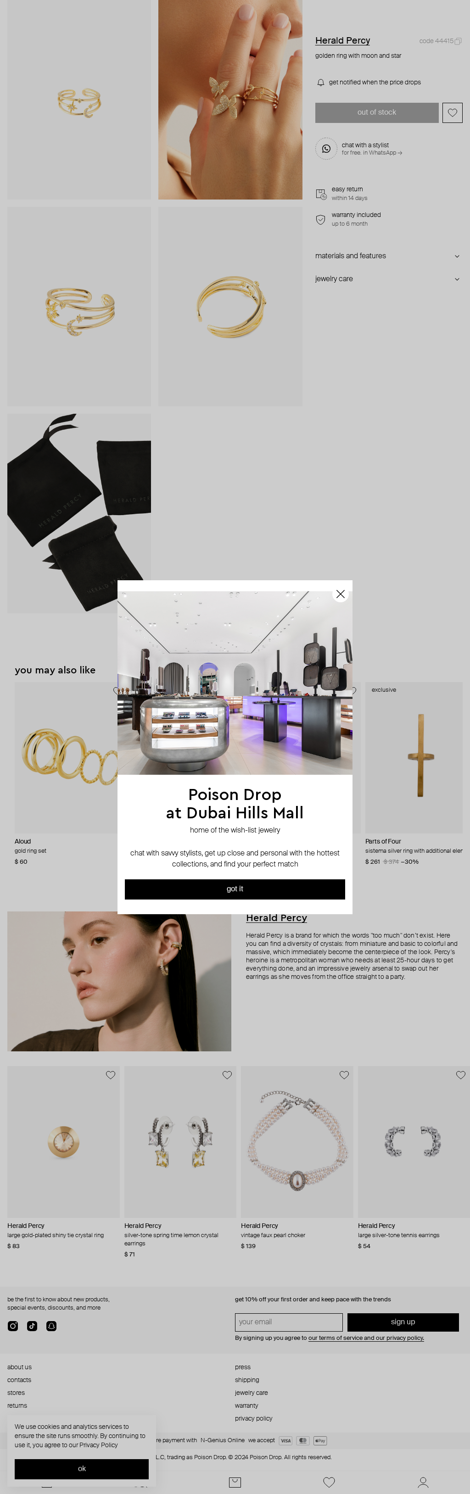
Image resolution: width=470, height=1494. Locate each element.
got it (235, 889)
